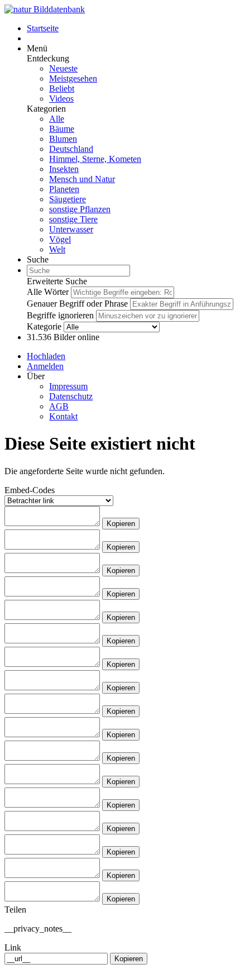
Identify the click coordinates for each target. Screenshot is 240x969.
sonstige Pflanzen (80, 209)
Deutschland (71, 149)
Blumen (63, 139)
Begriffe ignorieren (60, 315)
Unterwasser (71, 229)
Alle (56, 118)
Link (12, 947)
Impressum (68, 386)
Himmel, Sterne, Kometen (95, 159)
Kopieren (121, 523)
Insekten (64, 169)
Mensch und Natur (82, 179)
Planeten (64, 189)
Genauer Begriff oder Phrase (77, 303)
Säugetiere (67, 199)
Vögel (60, 239)
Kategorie (44, 326)
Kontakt (63, 416)
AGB (59, 406)
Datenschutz (71, 396)
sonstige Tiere (73, 219)
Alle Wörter (48, 292)
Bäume (61, 128)
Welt (57, 249)
